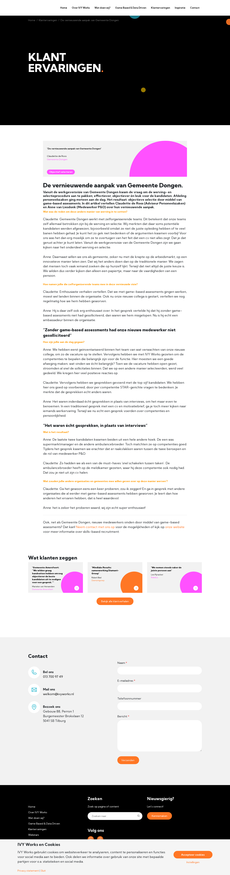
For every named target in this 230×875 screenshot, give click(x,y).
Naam (122, 663)
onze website (174, 527)
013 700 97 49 (53, 677)
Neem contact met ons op (95, 527)
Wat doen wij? (102, 7)
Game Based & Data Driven (130, 7)
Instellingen (193, 862)
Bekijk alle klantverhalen (115, 601)
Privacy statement (28, 870)
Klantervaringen (160, 7)
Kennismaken (159, 815)
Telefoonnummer (129, 698)
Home (63, 7)
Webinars (33, 834)
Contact (194, 7)
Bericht (123, 716)
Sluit (43, 870)
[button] (138, 816)
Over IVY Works (81, 7)
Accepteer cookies (193, 854)
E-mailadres (126, 680)
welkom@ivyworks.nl (58, 694)
